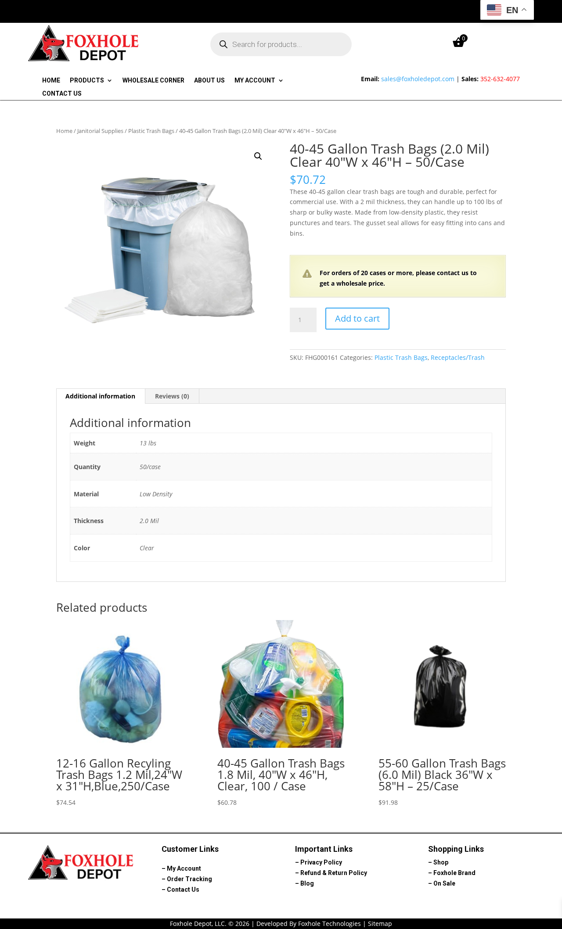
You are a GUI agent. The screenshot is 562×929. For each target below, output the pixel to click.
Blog (307, 883)
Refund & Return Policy (333, 872)
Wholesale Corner (153, 80)
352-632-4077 (500, 79)
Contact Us (62, 93)
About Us (209, 80)
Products (87, 80)
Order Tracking (189, 878)
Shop (440, 862)
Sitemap (380, 923)
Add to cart (357, 318)
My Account (254, 80)
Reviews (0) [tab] (172, 396)
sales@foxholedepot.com (417, 79)
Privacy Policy (321, 862)
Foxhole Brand (454, 872)
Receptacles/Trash (458, 357)
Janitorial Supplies (100, 131)
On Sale (444, 883)
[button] (258, 156)
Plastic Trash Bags (151, 131)
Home (51, 80)
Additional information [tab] (100, 396)
